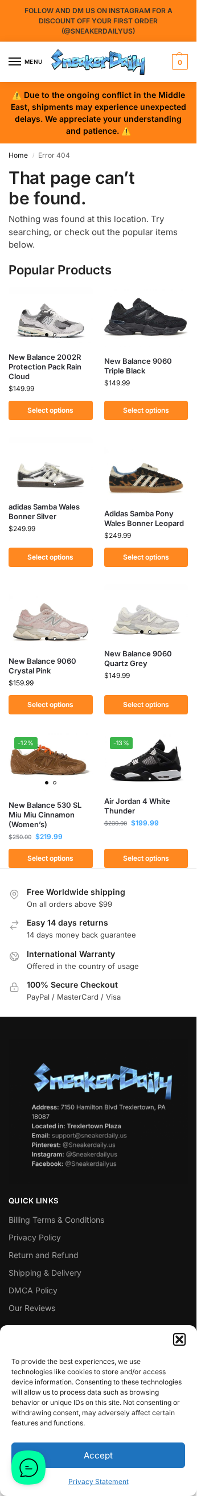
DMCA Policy (33, 1290)
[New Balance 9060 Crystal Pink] (51, 615)
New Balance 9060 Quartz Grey (138, 658)
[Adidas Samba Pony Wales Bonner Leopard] (146, 468)
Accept (98, 1455)
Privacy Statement (98, 1481)
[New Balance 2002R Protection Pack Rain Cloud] (51, 315)
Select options (50, 410)
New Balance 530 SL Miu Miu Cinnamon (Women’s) (45, 814)
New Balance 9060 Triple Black (138, 365)
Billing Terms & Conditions (56, 1219)
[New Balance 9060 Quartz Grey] (146, 612)
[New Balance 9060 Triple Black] (146, 317)
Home (18, 155)
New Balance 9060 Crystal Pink (42, 665)
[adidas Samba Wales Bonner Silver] (51, 465)
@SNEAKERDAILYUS (98, 31)
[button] (179, 1339)
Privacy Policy (35, 1237)
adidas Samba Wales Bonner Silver (44, 511)
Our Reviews (32, 1308)
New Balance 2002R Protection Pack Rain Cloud (45, 366)
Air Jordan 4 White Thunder (137, 805)
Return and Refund (44, 1255)
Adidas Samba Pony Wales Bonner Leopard (144, 518)
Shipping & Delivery (45, 1272)
